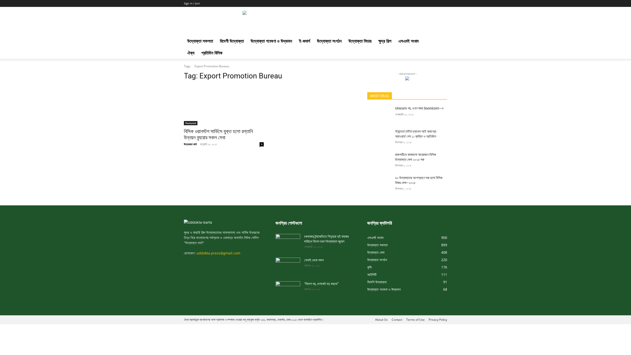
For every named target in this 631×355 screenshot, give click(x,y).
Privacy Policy (438, 320)
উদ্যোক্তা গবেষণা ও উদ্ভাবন (271, 41)
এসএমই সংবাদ (408, 41)
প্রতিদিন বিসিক (211, 53)
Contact (397, 320)
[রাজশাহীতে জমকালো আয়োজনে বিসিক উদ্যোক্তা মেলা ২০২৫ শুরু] (379, 160)
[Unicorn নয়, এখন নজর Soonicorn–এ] (379, 114)
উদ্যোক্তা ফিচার (360, 41)
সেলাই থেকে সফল (314, 260)
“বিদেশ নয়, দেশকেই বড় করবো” (321, 284)
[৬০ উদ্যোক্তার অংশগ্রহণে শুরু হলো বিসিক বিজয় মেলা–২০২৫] (379, 184)
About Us (381, 320)
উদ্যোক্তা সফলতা (200, 41)
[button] (441, 41)
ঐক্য (190, 53)
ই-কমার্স (304, 41)
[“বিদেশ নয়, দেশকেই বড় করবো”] (288, 288)
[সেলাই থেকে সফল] (288, 264)
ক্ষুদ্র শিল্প (384, 41)
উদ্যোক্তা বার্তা (190, 144)
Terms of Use (415, 320)
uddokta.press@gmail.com (218, 253)
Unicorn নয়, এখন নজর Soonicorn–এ (419, 108)
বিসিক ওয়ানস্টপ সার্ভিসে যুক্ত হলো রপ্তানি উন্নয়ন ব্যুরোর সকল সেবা (218, 134)
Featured (190, 123)
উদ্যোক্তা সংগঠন (329, 41)
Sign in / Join (192, 3)
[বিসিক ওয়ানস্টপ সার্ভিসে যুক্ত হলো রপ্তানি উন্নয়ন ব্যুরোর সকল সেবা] (224, 105)
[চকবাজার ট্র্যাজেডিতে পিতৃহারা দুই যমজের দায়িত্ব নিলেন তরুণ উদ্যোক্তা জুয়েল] (288, 241)
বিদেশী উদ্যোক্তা (232, 41)
